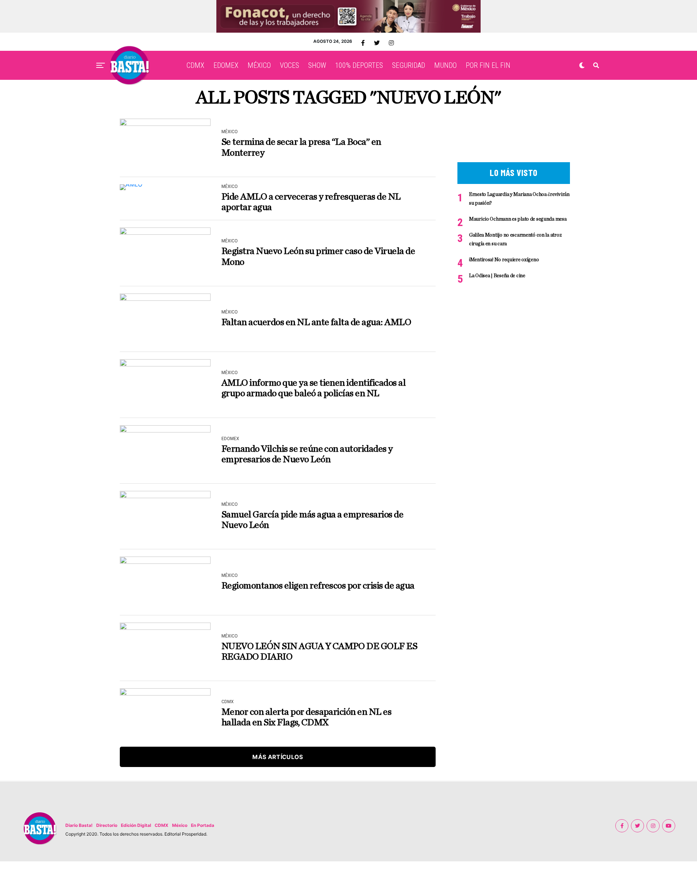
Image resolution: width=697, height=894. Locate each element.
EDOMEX (226, 65)
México (179, 825)
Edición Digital (136, 825)
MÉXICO (259, 65)
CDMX (195, 65)
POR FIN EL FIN (488, 65)
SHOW (317, 65)
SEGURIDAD (408, 65)
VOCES (289, 65)
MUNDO (445, 65)
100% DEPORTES (359, 65)
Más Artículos (277, 756)
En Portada (202, 825)
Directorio (106, 825)
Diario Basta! (79, 825)
